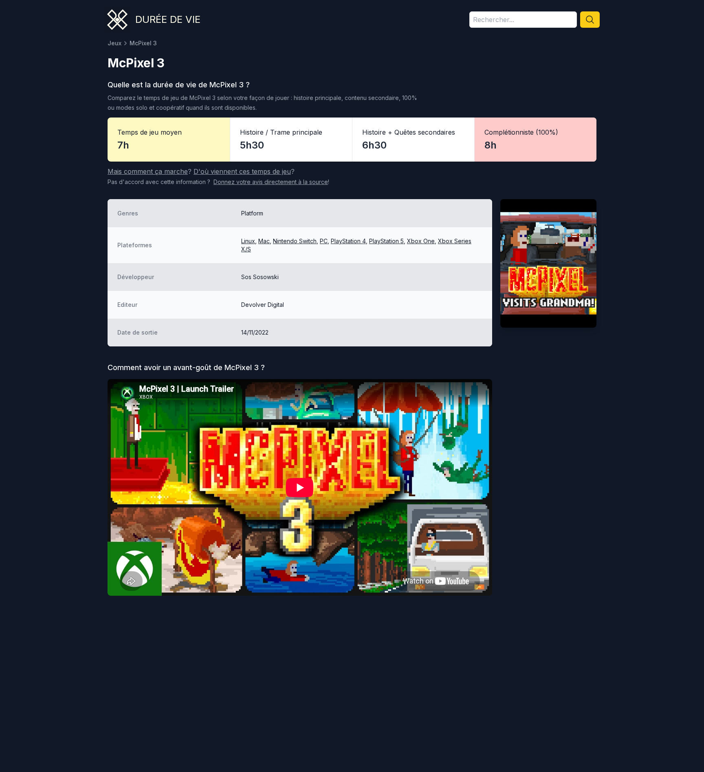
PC (324, 240)
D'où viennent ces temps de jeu (242, 171)
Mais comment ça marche (148, 171)
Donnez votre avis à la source (270, 181)
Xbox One (421, 240)
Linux (248, 240)
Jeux (114, 43)
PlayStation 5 (386, 240)
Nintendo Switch (295, 240)
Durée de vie (167, 19)
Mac (264, 240)
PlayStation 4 (348, 240)
